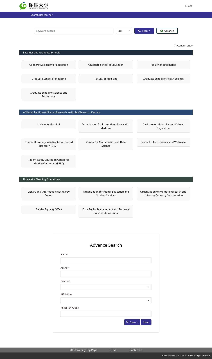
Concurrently (185, 45)
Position (65, 281)
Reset (146, 322)
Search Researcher (42, 15)
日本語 (189, 6)
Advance (169, 31)
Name (64, 254)
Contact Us (136, 350)
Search (146, 31)
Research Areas (70, 307)
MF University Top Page (83, 350)
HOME (113, 350)
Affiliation (66, 294)
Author (65, 267)
